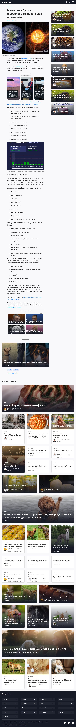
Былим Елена (10, 20)
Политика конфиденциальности (9, 724)
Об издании (4, 721)
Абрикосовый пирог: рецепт (37, 434)
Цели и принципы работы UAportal (35, 721)
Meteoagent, (19, 66)
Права (46, 721)
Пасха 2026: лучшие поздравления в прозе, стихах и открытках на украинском (37, 452)
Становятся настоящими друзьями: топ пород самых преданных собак (62, 465)
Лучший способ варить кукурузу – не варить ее (62, 451)
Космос (9, 369)
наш (8, 307)
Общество (9, 7)
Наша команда (22, 721)
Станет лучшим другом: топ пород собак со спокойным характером (62, 680)
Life (16, 373)
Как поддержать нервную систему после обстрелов (12, 434)
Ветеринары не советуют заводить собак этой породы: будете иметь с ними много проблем (37, 466)
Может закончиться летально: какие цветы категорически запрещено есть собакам (13, 562)
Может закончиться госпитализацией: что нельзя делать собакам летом (62, 576)
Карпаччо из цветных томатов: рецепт (36, 575)
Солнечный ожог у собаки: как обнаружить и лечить (37, 545)
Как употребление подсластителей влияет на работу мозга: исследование (37, 680)
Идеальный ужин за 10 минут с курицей (12, 575)
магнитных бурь (26, 58)
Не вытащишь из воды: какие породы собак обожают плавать (11, 680)
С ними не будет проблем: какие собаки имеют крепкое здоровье (61, 561)
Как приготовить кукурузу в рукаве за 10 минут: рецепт (13, 545)
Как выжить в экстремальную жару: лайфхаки (60, 435)
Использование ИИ (23, 724)
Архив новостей (13, 721)
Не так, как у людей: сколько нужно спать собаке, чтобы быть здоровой (37, 561)
